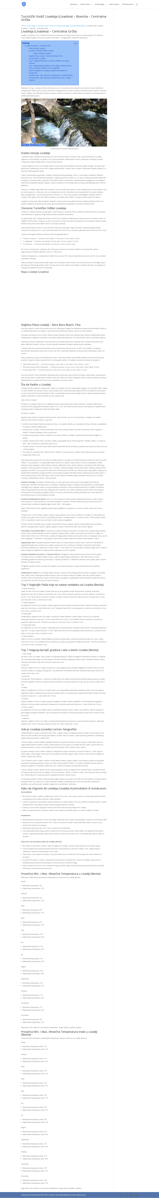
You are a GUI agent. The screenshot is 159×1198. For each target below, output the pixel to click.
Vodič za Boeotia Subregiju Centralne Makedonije (67, 26)
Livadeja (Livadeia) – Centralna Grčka (38, 46)
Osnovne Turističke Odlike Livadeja (41, 51)
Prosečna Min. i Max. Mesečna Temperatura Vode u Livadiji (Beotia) (50, 79)
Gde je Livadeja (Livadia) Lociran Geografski (44, 68)
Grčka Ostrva (85, 4)
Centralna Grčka (43, 26)
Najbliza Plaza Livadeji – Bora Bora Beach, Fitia (45, 56)
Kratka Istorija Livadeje (37, 48)
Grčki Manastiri (128, 4)
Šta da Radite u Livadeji (37, 58)
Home (23, 26)
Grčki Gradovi (114, 4)
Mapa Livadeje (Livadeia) (42, 53)
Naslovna (73, 4)
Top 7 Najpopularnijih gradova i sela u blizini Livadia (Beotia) (50, 66)
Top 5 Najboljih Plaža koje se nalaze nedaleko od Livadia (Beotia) (49, 62)
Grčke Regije (99, 4)
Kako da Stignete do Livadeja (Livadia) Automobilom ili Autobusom (48, 71)
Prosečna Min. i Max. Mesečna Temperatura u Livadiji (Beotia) (51, 75)
